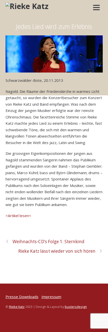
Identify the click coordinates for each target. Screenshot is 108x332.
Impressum (51, 296)
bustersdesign (76, 306)
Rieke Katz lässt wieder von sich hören (56, 251)
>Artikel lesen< (18, 215)
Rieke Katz (17, 306)
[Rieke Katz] (27, 6)
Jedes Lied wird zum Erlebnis (54, 26)
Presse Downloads (22, 296)
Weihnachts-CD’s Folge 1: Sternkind (49, 241)
